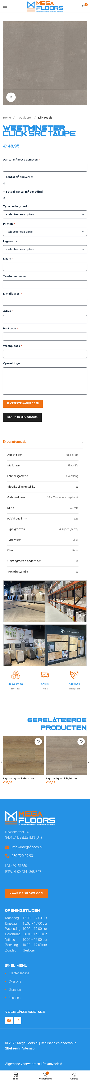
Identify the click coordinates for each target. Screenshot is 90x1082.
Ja (77, 486)
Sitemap (28, 1048)
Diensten (15, 990)
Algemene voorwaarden (22, 1064)
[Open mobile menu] (5, 6)
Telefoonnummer (15, 276)
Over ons (15, 981)
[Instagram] (17, 1020)
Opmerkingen (12, 364)
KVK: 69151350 (16, 866)
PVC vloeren (25, 117)
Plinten (9, 224)
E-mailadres (12, 294)
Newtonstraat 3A (16, 832)
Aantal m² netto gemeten (21, 160)
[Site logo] (45, 6)
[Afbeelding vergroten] (11, 97)
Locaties (14, 998)
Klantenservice (19, 973)
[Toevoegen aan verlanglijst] (38, 741)
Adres (8, 311)
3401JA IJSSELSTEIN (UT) (23, 837)
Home (7, 117)
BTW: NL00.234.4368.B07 (23, 872)
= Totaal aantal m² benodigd (23, 192)
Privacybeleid (52, 1064)
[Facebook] (9, 1020)
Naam (8, 259)
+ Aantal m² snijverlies (18, 177)
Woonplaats (12, 346)
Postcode (10, 329)
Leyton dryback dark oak (18, 778)
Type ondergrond (16, 207)
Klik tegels (45, 117)
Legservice (11, 241)
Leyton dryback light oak (61, 778)
